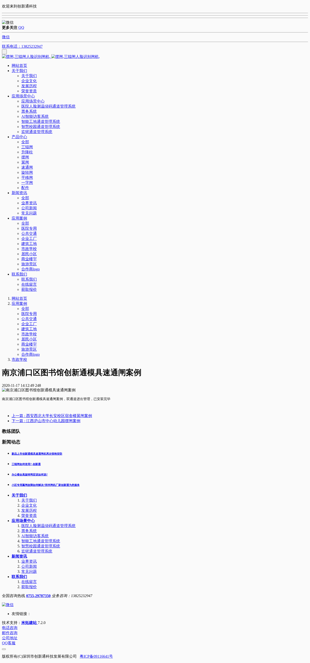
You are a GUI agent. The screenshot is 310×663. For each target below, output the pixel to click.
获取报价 (29, 587)
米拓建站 (29, 623)
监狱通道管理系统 (36, 551)
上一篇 (52, 416)
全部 (25, 142)
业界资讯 (29, 561)
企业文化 (29, 505)
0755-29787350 (38, 596)
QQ (21, 27)
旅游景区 (29, 349)
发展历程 (29, 510)
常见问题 (29, 571)
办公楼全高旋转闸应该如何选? (30, 474)
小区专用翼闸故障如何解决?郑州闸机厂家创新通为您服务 (46, 484)
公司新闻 (29, 566)
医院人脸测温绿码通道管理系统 (48, 526)
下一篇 (46, 421)
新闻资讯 (19, 556)
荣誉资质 (29, 515)
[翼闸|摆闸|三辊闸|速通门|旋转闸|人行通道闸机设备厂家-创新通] (155, 56)
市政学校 (29, 334)
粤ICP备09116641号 (96, 656)
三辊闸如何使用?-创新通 (26, 464)
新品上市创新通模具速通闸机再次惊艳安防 (37, 453)
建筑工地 (29, 329)
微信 (6, 37)
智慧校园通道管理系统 (40, 546)
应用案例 (19, 303)
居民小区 (29, 339)
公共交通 (29, 319)
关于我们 (19, 495)
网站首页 (19, 65)
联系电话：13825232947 (22, 46)
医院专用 (29, 314)
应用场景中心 (23, 521)
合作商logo (30, 354)
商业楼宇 (29, 344)
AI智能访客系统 (35, 536)
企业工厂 (29, 324)
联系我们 (19, 577)
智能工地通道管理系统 (40, 541)
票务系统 (29, 531)
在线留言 (29, 582)
